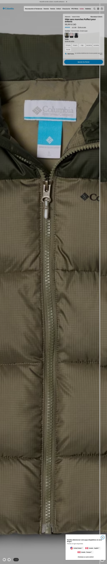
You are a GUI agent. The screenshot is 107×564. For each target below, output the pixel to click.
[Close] (102, 537)
